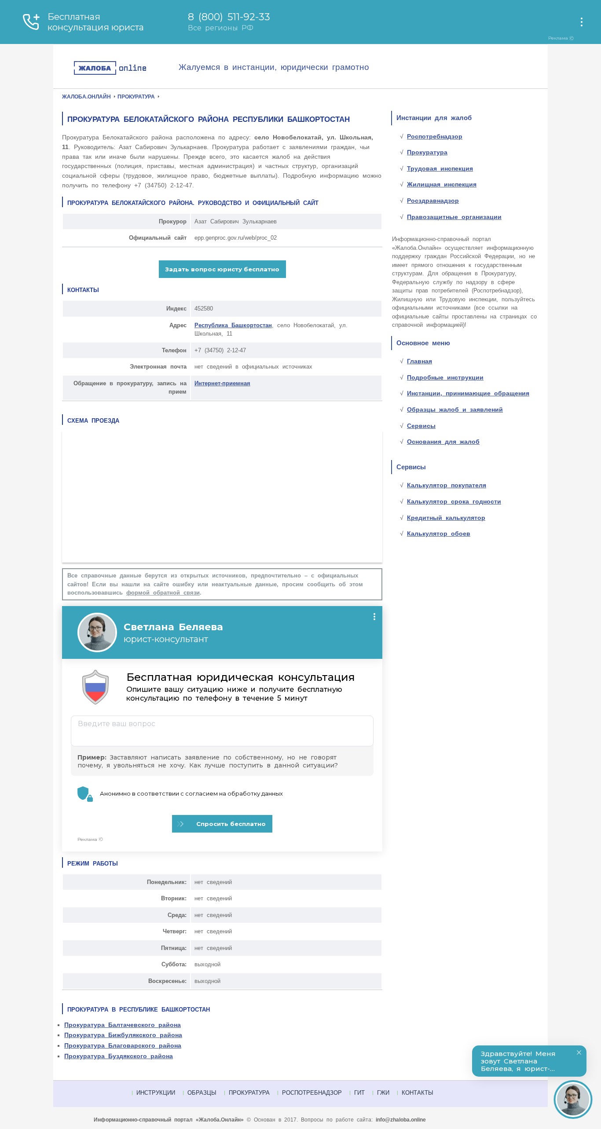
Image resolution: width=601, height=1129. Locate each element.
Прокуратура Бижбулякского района (123, 1034)
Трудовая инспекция (440, 168)
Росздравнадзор (433, 200)
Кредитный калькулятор (446, 517)
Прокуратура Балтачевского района (122, 1024)
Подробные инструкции (445, 377)
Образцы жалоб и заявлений (455, 409)
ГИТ (359, 1092)
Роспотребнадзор (434, 136)
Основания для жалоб (443, 441)
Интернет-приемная (222, 383)
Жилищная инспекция (441, 184)
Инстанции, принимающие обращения (468, 393)
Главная (419, 361)
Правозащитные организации (454, 216)
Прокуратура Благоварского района (122, 1045)
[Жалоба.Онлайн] (126, 68)
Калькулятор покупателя (446, 485)
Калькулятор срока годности (454, 501)
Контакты (417, 1092)
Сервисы (421, 425)
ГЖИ (383, 1092)
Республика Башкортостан (233, 325)
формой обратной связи (163, 592)
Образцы (201, 1092)
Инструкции (155, 1092)
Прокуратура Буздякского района (118, 1056)
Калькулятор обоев (438, 533)
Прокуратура (427, 152)
